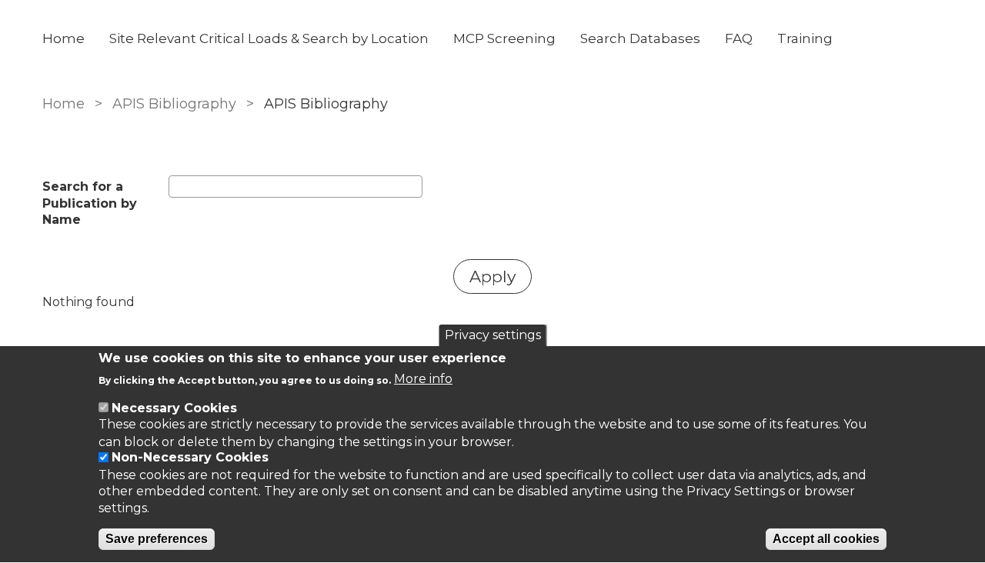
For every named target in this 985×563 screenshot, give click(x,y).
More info (423, 379)
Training (805, 38)
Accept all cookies (826, 539)
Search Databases (640, 38)
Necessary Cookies (174, 408)
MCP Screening (504, 38)
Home (63, 38)
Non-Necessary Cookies (190, 458)
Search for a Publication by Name (89, 203)
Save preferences (156, 539)
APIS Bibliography (174, 103)
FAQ (739, 38)
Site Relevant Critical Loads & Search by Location (269, 38)
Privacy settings (493, 335)
